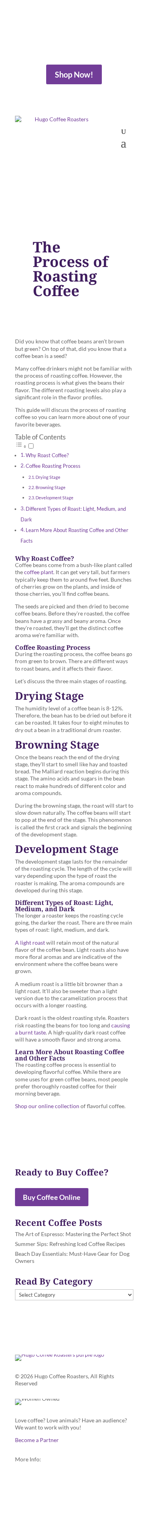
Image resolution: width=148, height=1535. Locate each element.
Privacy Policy (32, 1499)
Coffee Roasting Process (53, 466)
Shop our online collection (47, 1106)
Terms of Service (35, 1492)
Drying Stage (48, 477)
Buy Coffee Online (52, 1197)
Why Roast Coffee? (47, 455)
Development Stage (54, 497)
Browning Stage (51, 487)
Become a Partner (37, 1440)
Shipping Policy (34, 1485)
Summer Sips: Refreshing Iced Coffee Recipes (70, 1243)
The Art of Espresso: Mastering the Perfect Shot (73, 1234)
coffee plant (38, 572)
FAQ (20, 1478)
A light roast (30, 942)
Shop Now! (74, 74)
